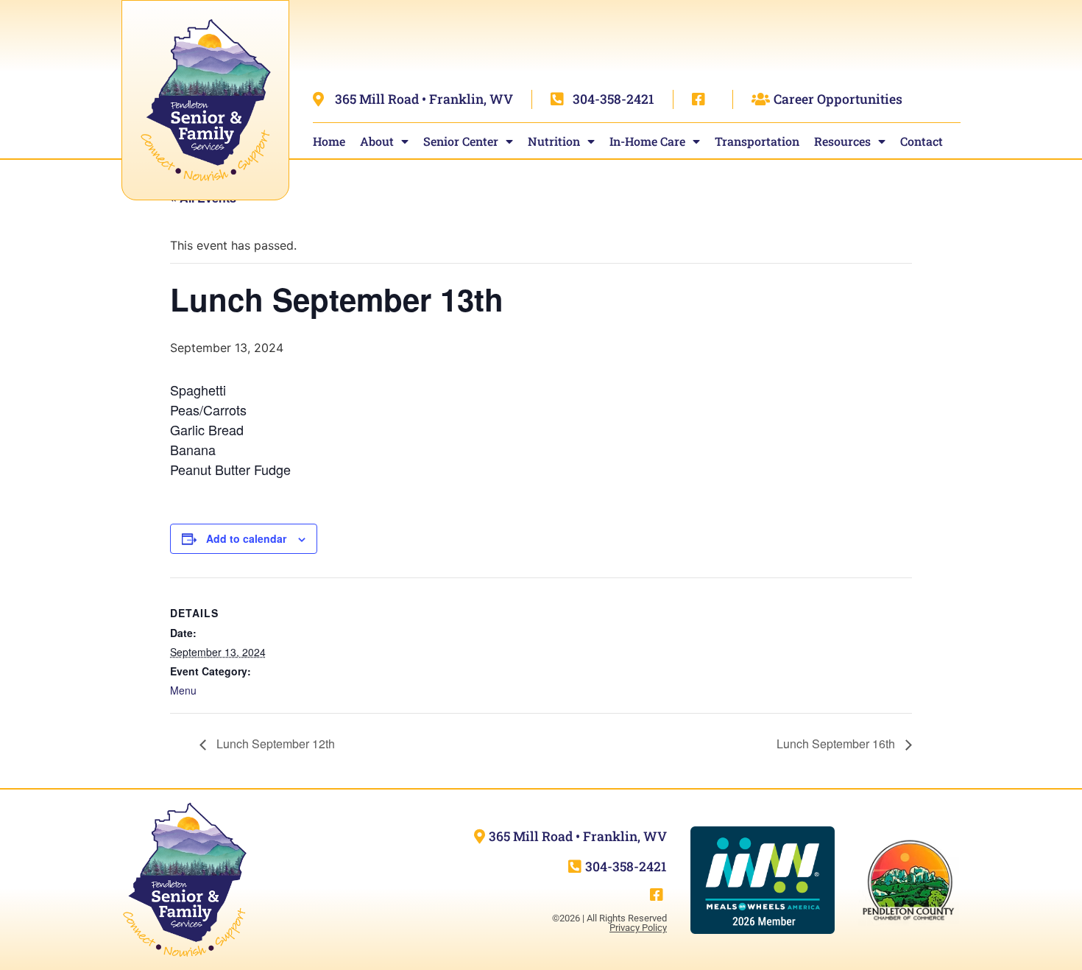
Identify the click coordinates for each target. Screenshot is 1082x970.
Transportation (757, 141)
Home (329, 141)
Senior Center (460, 141)
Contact (921, 141)
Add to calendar (246, 538)
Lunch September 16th (837, 743)
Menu (183, 690)
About (377, 141)
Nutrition (554, 141)
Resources (842, 141)
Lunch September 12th (274, 743)
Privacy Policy (638, 927)
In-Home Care (647, 141)
